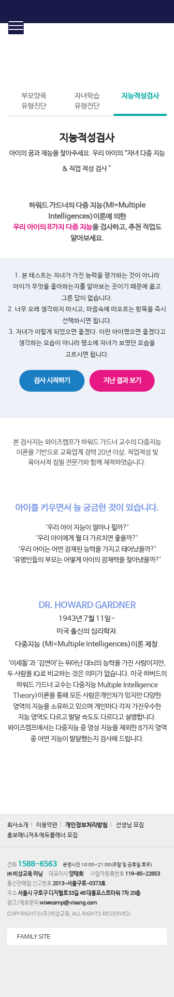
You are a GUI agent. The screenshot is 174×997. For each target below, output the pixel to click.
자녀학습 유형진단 (87, 101)
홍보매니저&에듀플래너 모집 (42, 835)
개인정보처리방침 (86, 825)
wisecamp (87, 11)
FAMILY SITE (33, 937)
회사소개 (18, 825)
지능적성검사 (140, 96)
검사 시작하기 (52, 380)
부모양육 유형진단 (33, 101)
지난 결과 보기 (122, 380)
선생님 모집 (130, 825)
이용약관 (47, 825)
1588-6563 (37, 864)
